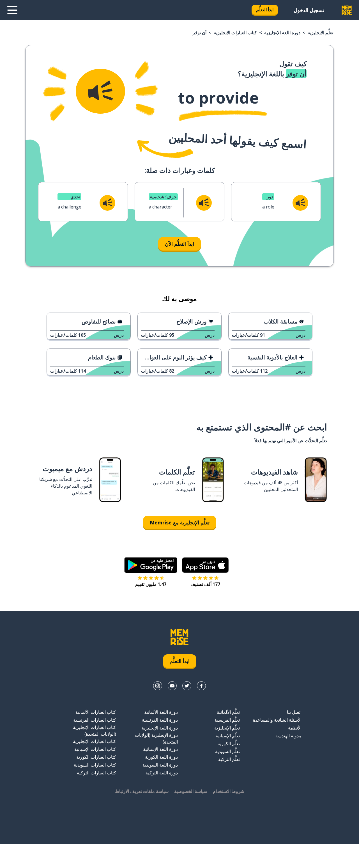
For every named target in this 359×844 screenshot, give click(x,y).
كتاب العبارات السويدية (95, 765)
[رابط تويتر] (186, 685)
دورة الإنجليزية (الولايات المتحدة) (156, 738)
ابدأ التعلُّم (264, 9)
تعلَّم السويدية (227, 751)
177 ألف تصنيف (205, 584)
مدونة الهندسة (288, 736)
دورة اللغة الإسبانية (160, 749)
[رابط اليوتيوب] (172, 685)
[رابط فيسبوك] (201, 685)
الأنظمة (295, 728)
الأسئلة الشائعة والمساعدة (277, 720)
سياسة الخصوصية (190, 791)
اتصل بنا (294, 712)
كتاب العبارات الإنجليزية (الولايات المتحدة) (94, 730)
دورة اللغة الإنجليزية (282, 32)
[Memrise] (346, 10)
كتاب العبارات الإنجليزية (235, 32)
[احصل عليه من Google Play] (150, 565)
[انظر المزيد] (12, 10)
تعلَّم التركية (229, 759)
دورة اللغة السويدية (160, 765)
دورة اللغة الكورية (161, 757)
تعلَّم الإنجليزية (320, 32)
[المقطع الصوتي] (100, 91)
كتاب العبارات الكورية (96, 757)
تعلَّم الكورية (229, 743)
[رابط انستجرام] (157, 685)
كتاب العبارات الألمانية (95, 712)
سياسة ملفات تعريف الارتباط (142, 791)
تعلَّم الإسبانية (228, 736)
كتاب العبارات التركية (96, 773)
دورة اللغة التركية (162, 773)
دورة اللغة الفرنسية (160, 720)
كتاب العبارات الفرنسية (94, 720)
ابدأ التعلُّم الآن (179, 243)
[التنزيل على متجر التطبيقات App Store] (205, 565)
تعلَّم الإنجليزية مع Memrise (180, 522)
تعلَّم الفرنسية (227, 720)
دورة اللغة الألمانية (161, 712)
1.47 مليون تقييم (150, 584)
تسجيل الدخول (309, 10)
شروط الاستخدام (228, 791)
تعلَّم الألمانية (228, 712)
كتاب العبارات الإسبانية (95, 749)
